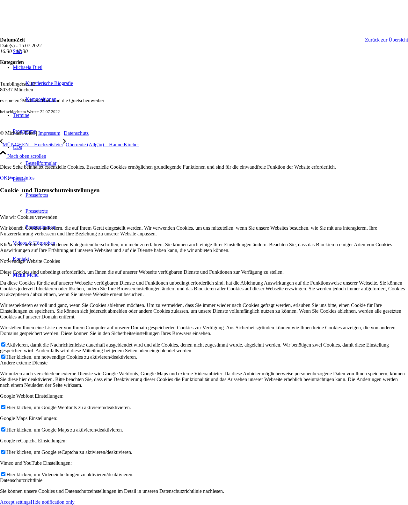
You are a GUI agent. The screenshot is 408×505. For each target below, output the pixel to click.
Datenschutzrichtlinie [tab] (21, 480)
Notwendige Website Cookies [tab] (30, 261)
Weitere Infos (21, 177)
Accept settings (15, 502)
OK (4, 177)
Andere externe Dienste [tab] (23, 362)
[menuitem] (210, 155)
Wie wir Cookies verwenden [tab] (28, 217)
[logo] (48, 30)
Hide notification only (53, 502)
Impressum (49, 133)
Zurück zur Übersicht (386, 39)
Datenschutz (76, 133)
